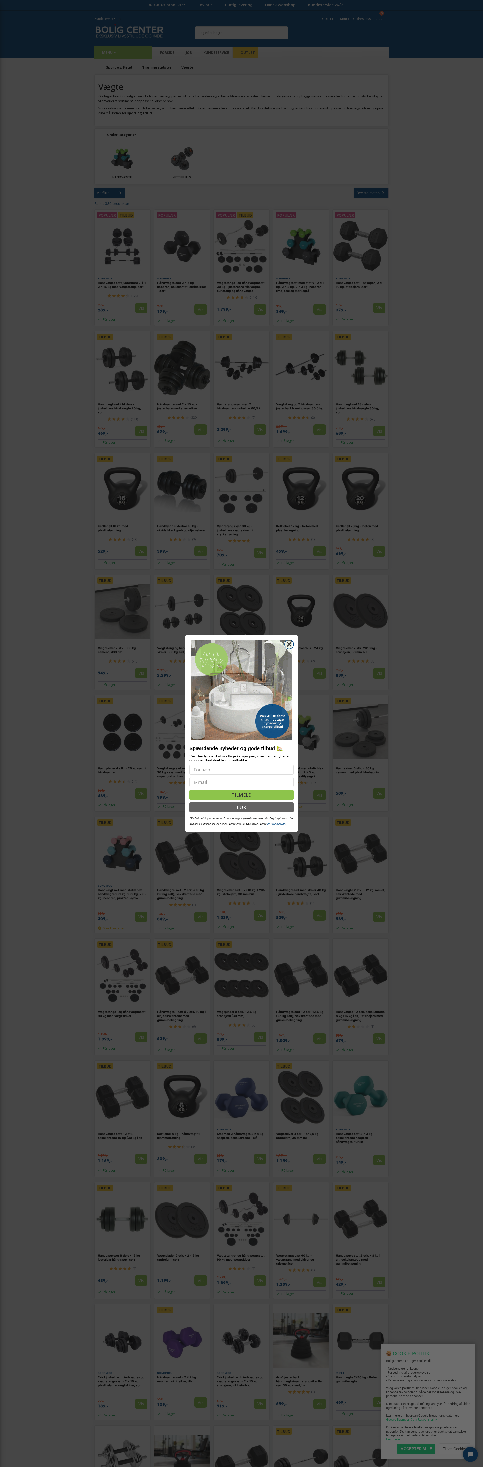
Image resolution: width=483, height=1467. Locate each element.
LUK (241, 807)
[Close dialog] (289, 644)
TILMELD (242, 795)
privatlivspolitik (276, 823)
